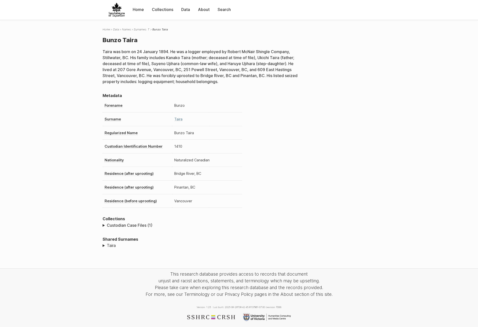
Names (126, 29)
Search (224, 9)
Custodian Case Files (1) (129, 225)
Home (138, 9)
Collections (162, 9)
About (204, 9)
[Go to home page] (117, 10)
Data (185, 9)
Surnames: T (141, 29)
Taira (178, 119)
